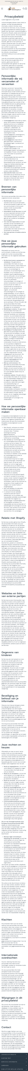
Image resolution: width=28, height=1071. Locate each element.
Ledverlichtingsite (8, 1054)
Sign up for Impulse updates (12, 1069)
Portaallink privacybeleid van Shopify (13, 585)
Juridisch (5, 1065)
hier (3, 948)
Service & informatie (9, 1062)
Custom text (6, 1058)
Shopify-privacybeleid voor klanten (13, 578)
